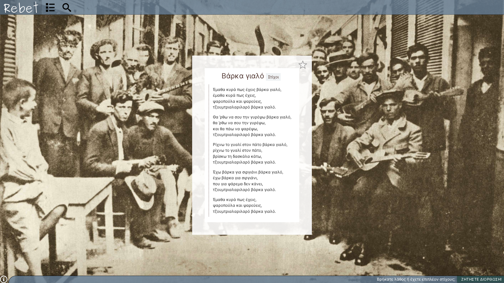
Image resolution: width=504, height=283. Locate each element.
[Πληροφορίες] (3, 278)
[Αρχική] (21, 7)
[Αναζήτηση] (66, 7)
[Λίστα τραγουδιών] (50, 7)
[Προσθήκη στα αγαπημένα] (302, 64)
